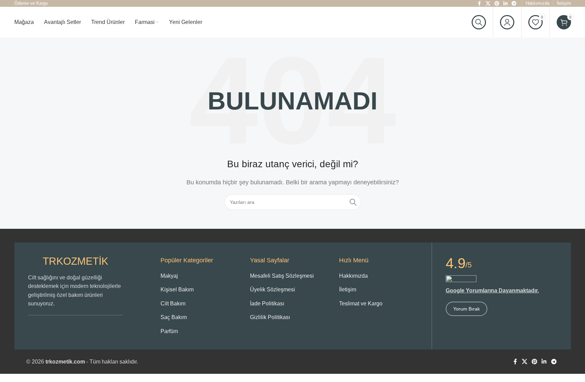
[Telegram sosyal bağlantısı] (554, 361)
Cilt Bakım (173, 303)
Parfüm (169, 331)
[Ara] (478, 22)
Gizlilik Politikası (270, 317)
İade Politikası (267, 303)
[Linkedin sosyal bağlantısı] (544, 361)
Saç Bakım (174, 317)
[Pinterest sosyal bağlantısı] (535, 361)
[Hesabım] (507, 22)
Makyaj (169, 276)
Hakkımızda (353, 276)
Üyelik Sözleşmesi (272, 289)
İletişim (347, 289)
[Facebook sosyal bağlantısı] (515, 361)
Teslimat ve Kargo (360, 303)
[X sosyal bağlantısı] (524, 361)
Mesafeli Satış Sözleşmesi (282, 276)
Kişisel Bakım (177, 289)
